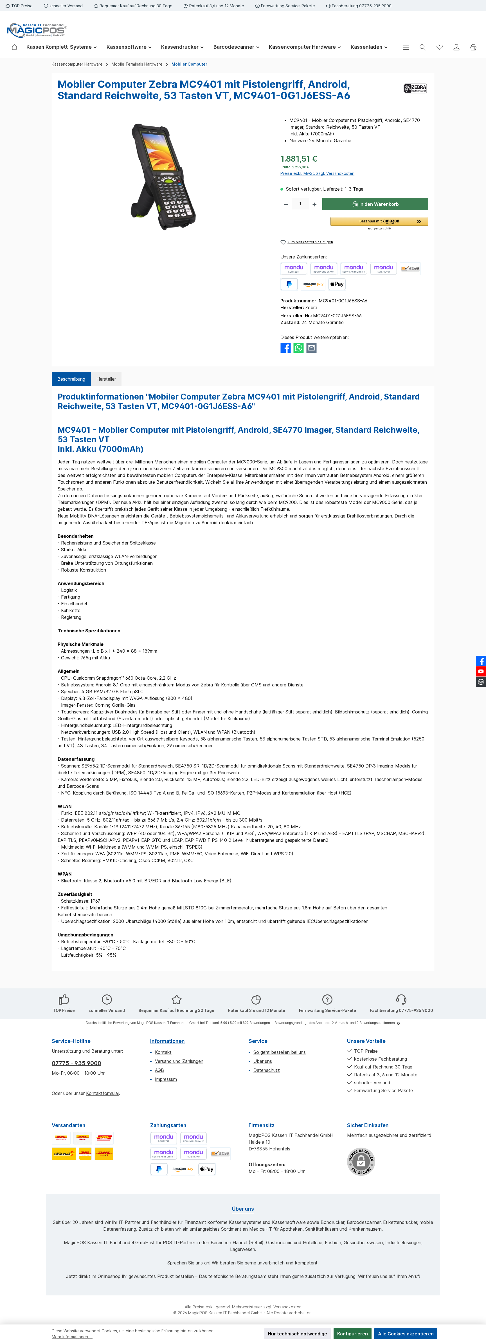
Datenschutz (266, 1070)
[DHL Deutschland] (61, 1138)
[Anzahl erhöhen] (314, 204)
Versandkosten (287, 1306)
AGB (159, 1070)
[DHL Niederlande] (85, 1153)
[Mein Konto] (456, 47)
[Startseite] (16, 47)
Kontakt (163, 1052)
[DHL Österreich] (104, 1138)
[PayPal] (289, 284)
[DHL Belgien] (103, 1153)
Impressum (166, 1079)
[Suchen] (423, 47)
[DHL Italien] (82, 1138)
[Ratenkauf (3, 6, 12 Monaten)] (383, 268)
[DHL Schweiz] (64, 1153)
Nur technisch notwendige (297, 1334)
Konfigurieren (352, 1334)
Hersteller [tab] (106, 379)
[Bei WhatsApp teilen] (298, 347)
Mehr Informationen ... (72, 1336)
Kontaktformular (102, 1093)
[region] (163, 177)
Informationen (167, 1041)
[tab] (71, 379)
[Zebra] (415, 92)
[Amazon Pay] (313, 284)
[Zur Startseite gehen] (37, 31)
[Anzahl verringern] (286, 204)
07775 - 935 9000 (76, 1063)
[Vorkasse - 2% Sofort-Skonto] (410, 268)
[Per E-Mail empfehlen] (311, 347)
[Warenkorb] (473, 47)
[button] (379, 224)
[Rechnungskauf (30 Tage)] (323, 268)
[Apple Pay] (337, 284)
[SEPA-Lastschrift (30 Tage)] (353, 268)
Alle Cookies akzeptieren (406, 1334)
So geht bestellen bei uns (279, 1052)
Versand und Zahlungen (179, 1061)
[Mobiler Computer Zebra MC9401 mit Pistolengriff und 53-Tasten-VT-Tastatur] (163, 177)
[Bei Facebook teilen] (285, 347)
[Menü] (406, 47)
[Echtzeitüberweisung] (293, 268)
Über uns (262, 1061)
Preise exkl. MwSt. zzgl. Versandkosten (317, 173)
